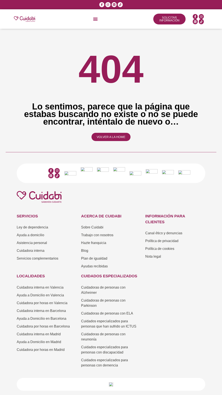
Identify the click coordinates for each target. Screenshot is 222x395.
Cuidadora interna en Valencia (40, 287)
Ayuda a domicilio (30, 235)
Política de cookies (159, 248)
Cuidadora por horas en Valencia (42, 303)
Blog (84, 250)
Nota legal (153, 256)
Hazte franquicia (93, 243)
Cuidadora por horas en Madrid (41, 350)
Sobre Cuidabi (92, 227)
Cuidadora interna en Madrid (39, 334)
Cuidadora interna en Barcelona (41, 311)
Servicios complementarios (37, 258)
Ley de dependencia (32, 227)
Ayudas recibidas (94, 266)
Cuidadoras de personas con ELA (107, 313)
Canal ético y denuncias (163, 233)
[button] (95, 19)
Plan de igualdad (94, 258)
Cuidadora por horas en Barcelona (43, 326)
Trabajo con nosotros (97, 235)
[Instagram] (107, 4)
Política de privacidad (161, 241)
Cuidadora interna (30, 250)
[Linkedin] (114, 4)
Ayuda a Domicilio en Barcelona (41, 318)
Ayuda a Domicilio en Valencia (40, 295)
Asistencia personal (32, 243)
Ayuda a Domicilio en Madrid (39, 342)
